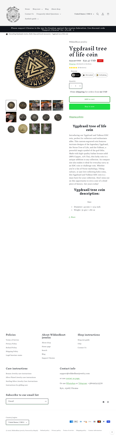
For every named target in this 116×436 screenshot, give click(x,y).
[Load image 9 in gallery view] (46, 117)
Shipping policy (81, 430)
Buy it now (89, 106)
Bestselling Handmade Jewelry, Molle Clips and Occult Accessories (30, 34)
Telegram (82, 383)
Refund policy (44, 430)
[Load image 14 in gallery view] (23, 128)
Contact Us (82, 348)
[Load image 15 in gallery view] (34, 128)
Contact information (95, 430)
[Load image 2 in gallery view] (23, 105)
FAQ (79, 344)
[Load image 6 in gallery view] (11, 117)
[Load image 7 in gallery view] (23, 117)
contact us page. (73, 378)
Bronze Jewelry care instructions (19, 374)
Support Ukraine (48, 358)
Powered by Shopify (31, 430)
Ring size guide (84, 340)
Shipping (72, 64)
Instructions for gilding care (17, 385)
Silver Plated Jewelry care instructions (21, 377)
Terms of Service (12, 340)
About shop (46, 343)
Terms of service (68, 430)
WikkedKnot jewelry (18, 430)
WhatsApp (70, 383)
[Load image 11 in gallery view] (58, 117)
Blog (43, 354)
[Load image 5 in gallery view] (58, 105)
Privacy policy (56, 430)
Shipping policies (76, 117)
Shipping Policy (12, 351)
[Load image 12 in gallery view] (11, 128)
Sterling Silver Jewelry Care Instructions (22, 381)
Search (44, 350)
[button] (37, 9)
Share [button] (73, 217)
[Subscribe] (45, 401)
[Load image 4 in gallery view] (46, 105)
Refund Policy (11, 348)
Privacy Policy (11, 344)
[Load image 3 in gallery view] (34, 105)
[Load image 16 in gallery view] (46, 128)
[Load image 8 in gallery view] (34, 117)
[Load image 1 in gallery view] (11, 105)
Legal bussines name (14, 355)
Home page (46, 347)
